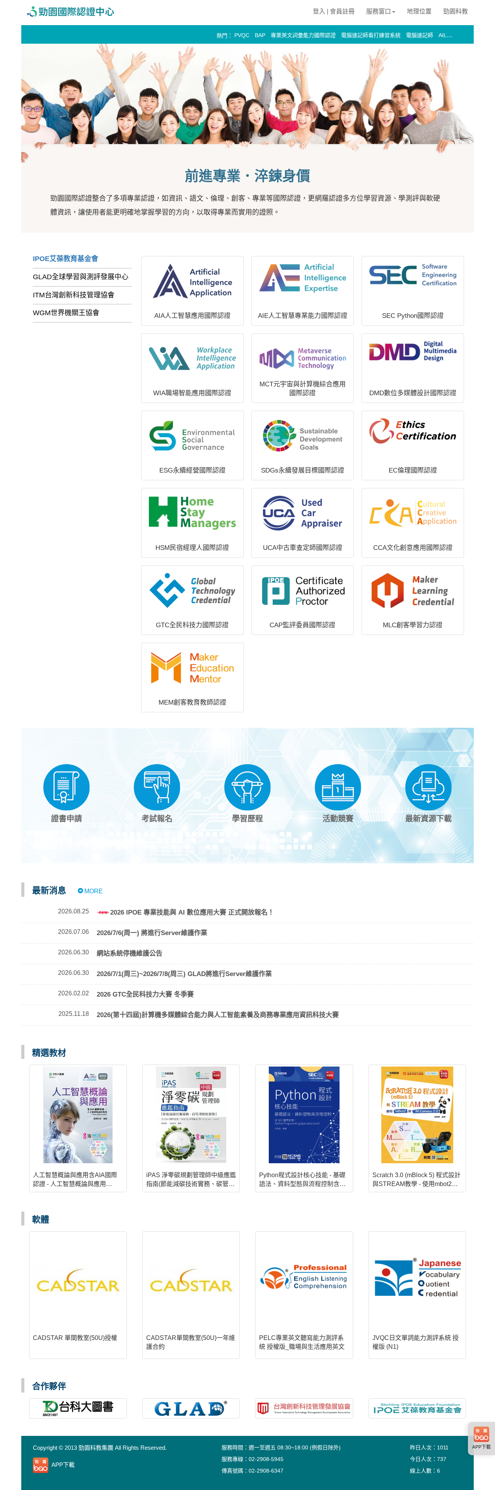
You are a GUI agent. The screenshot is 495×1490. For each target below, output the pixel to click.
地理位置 (419, 11)
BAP (260, 35)
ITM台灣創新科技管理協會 (73, 295)
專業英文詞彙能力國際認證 (303, 35)
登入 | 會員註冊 (334, 11)
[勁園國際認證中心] (75, 11)
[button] (66, 793)
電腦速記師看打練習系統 (371, 35)
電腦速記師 (419, 35)
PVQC (241, 35)
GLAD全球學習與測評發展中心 (80, 277)
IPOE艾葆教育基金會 (65, 259)
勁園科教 (455, 11)
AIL (443, 35)
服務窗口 (378, 11)
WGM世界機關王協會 (66, 313)
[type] (115, 1465)
